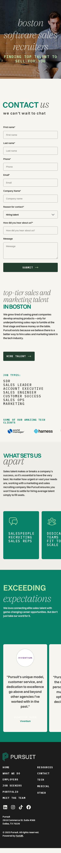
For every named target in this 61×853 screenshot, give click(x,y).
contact (43, 773)
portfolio (10, 791)
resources (45, 767)
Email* (6, 174)
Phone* (7, 159)
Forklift (19, 835)
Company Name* (12, 190)
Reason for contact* (13, 206)
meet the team (14, 797)
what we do (11, 773)
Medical (43, 786)
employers (10, 779)
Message (8, 238)
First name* (9, 127)
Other (41, 792)
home (6, 767)
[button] (30, 215)
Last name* (9, 143)
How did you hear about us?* (18, 222)
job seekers (12, 785)
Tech (40, 779)
